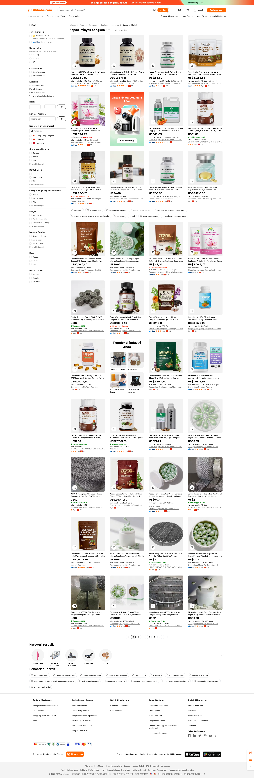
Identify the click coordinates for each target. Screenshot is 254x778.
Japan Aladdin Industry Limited (161, 199)
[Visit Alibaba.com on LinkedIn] (194, 735)
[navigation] (47, 331)
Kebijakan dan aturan (80, 731)
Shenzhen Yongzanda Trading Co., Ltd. (125, 331)
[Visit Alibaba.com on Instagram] (205, 735)
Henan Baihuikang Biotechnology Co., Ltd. (166, 328)
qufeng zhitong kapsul (141, 210)
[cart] (188, 10)
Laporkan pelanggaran (158, 733)
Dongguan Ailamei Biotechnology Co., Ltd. (205, 83)
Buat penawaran (117, 711)
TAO (147, 766)
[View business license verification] (151, 774)
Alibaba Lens (48, 754)
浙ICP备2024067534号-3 (194, 774)
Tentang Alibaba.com (42, 700)
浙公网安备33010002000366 (170, 774)
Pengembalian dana (157, 721)
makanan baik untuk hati (118, 675)
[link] (250, 752)
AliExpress (89, 766)
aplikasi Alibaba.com (173, 754)
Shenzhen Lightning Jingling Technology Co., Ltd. (88, 142)
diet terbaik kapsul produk (65, 675)
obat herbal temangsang (115, 681)
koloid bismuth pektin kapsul (175, 216)
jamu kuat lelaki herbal (42, 687)
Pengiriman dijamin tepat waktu (84, 716)
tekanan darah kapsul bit (92, 675)
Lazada (127, 766)
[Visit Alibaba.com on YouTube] (210, 735)
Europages (165, 766)
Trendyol (155, 766)
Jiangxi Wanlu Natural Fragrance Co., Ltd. (126, 199)
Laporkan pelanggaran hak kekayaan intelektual (164, 727)
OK (61, 107)
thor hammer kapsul (176, 675)
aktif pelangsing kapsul (90, 681)
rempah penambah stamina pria (177, 681)
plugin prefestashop (150, 216)
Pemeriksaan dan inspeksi (82, 726)
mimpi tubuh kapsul (41, 675)
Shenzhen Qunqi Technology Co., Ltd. (86, 270)
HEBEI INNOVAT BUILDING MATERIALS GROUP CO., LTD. (88, 331)
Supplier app (131, 754)
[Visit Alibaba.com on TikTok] (215, 735)
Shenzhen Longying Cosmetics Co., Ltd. (204, 270)
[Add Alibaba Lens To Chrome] (75, 754)
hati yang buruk (95, 210)
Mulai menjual (193, 711)
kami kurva (78, 210)
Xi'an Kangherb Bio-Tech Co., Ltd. (84, 387)
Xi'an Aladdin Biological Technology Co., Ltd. (166, 83)
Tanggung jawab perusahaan (44, 716)
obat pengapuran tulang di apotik (145, 681)
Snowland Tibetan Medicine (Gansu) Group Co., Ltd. (205, 199)
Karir (35, 721)
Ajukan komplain (155, 716)
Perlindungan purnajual (81, 721)
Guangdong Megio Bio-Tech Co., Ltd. (125, 270)
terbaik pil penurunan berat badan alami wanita (91, 216)
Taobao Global (138, 766)
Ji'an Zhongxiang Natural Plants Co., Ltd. (165, 140)
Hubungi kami (154, 711)
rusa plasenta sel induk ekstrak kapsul (171, 210)
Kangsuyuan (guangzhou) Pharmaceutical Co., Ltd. (205, 328)
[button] (154, 10)
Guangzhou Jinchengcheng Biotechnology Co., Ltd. (166, 387)
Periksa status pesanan (197, 716)
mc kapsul (120, 216)
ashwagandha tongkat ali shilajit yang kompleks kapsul (54, 681)
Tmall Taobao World (114, 766)
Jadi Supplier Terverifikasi (198, 721)
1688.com (100, 766)
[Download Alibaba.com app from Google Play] (212, 754)
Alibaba (73, 25)
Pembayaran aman (79, 706)
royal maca (157, 675)
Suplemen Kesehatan (110, 25)
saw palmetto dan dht (200, 675)
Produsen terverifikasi (119, 706)
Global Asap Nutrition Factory (122, 83)
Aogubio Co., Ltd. (78, 201)
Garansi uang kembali (80, 711)
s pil (133, 216)
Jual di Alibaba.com (195, 706)
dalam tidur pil (140, 675)
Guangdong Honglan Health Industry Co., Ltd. (166, 272)
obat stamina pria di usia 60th (208, 681)
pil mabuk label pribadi (117, 210)
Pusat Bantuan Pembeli (158, 706)
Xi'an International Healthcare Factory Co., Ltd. (88, 83)
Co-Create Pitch (40, 711)
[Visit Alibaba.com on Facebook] (189, 735)
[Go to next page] (165, 637)
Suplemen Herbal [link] (130, 25)
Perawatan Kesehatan (88, 25)
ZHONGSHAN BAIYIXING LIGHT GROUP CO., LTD (205, 142)
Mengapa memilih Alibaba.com (45, 706)
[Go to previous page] (128, 637)
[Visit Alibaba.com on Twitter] (199, 735)
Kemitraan (192, 726)
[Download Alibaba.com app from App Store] (192, 754)
